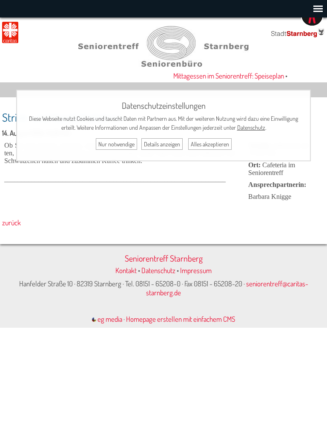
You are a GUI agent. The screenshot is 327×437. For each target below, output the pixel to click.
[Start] (163, 64)
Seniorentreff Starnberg (164, 258)
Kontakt (126, 270)
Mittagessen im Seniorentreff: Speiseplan (226, 75)
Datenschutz (158, 270)
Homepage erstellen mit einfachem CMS (180, 319)
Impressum (196, 270)
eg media (109, 319)
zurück (11, 222)
